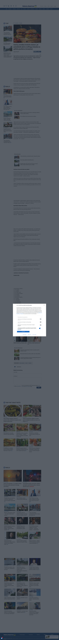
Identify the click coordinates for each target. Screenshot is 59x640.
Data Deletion (24, 334)
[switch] (40, 319)
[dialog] (29, 320)
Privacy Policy (34, 334)
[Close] (44, 305)
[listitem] (29, 317)
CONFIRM (23, 331)
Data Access (29, 334)
